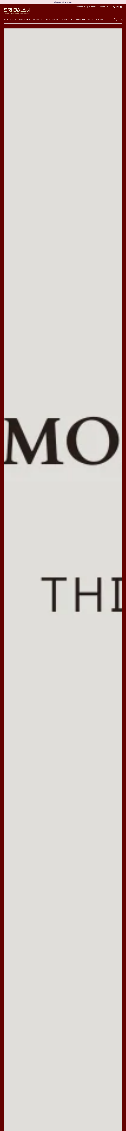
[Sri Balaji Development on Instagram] (117, 7)
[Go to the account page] (120, 19)
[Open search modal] (115, 19)
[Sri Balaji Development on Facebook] (114, 7)
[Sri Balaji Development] (17, 11)
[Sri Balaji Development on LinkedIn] (121, 7)
